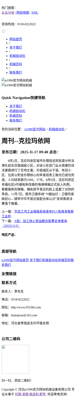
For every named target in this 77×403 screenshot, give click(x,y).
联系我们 (15, 72)
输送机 (34, 394)
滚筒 (25, 394)
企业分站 (8, 12)
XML (34, 12)
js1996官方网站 (34, 129)
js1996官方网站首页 (15, 260)
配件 (42, 394)
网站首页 (15, 39)
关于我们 (15, 47)
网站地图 (22, 12)
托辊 (18, 394)
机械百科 (15, 64)
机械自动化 (17, 56)
